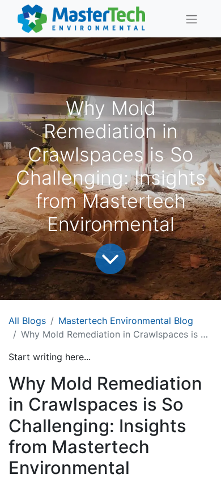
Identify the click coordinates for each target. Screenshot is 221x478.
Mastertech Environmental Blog (125, 320)
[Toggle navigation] (191, 18)
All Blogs (27, 320)
